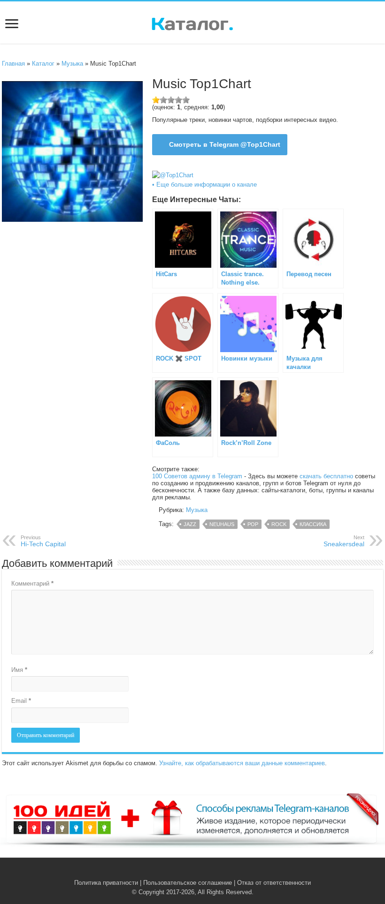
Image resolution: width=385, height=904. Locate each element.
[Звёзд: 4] (178, 100)
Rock (278, 524)
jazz (190, 524)
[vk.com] (187, 871)
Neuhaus (221, 524)
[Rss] (178, 871)
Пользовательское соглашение (187, 882)
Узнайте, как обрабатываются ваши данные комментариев (242, 763)
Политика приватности (106, 882)
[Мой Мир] (206, 871)
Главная (13, 63)
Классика (313, 524)
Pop (252, 524)
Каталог (43, 63)
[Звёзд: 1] (156, 100)
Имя (19, 669)
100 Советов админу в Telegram (197, 476)
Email (21, 700)
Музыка (72, 63)
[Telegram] (197, 871)
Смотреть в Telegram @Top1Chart (224, 144)
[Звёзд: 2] (163, 100)
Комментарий (32, 583)
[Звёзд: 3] (171, 100)
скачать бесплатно (326, 476)
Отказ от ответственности (274, 882)
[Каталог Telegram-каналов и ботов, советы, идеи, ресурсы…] (192, 22)
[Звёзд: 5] (186, 100)
